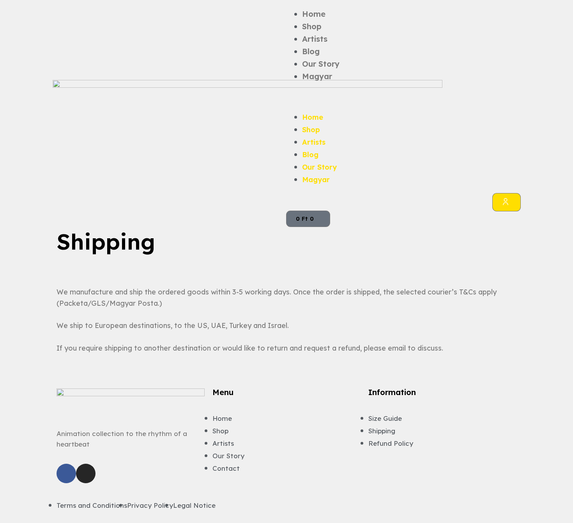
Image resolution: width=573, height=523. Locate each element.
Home (313, 14)
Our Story (321, 64)
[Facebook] (66, 473)
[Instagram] (86, 473)
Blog (311, 51)
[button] (403, 96)
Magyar (317, 76)
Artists (314, 39)
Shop (312, 26)
